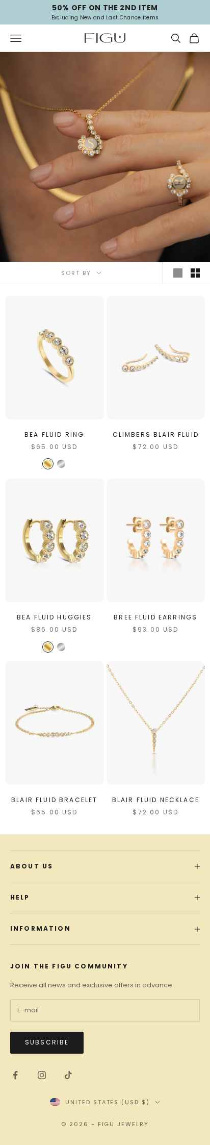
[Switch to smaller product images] (195, 273)
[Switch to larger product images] (177, 273)
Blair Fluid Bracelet (54, 799)
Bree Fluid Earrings (155, 617)
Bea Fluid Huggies (54, 617)
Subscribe (47, 1042)
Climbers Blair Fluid (156, 434)
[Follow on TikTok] (68, 1075)
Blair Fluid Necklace (155, 799)
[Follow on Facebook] (15, 1075)
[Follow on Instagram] (42, 1075)
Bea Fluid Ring (54, 434)
